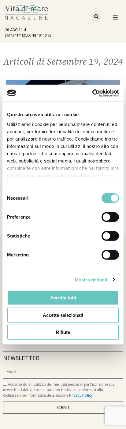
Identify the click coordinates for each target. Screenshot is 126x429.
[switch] (110, 217)
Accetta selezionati (63, 314)
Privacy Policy (81, 395)
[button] (96, 17)
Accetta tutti (63, 297)
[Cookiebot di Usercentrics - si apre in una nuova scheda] (92, 93)
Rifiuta (63, 332)
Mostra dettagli (91, 279)
